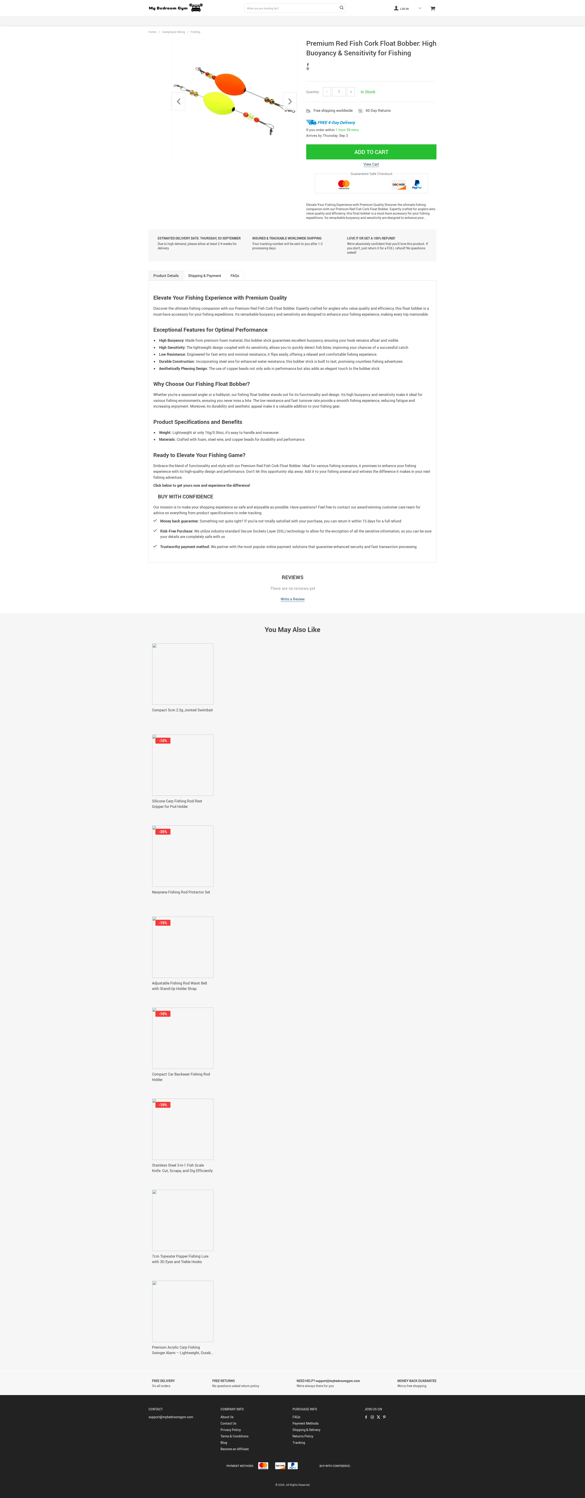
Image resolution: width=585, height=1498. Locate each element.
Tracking (298, 1442)
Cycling (259, 20)
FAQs (296, 1417)
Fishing (195, 32)
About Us (227, 1417)
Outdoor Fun (288, 20)
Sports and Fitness (361, 20)
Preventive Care (322, 20)
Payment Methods (305, 1423)
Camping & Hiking (227, 20)
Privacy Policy (231, 1430)
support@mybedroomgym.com (171, 1417)
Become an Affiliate (235, 1449)
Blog (224, 1442)
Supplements (399, 20)
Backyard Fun (158, 20)
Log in (404, 9)
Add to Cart (371, 152)
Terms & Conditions (234, 1436)
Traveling (429, 20)
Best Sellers (191, 20)
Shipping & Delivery (306, 1430)
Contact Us (228, 1423)
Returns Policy (302, 1436)
